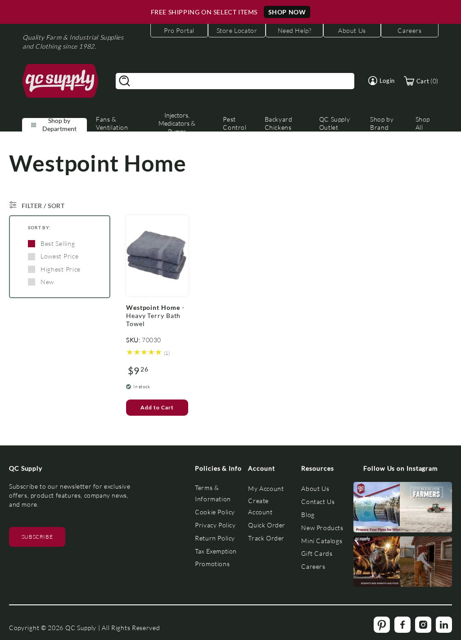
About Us (315, 488)
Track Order (266, 538)
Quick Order (266, 525)
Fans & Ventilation (112, 123)
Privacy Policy (215, 525)
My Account (266, 488)
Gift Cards (316, 553)
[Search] (125, 81)
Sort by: (39, 227)
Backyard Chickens (279, 123)
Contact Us (317, 501)
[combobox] (235, 81)
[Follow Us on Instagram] (379, 509)
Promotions (212, 563)
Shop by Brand (381, 123)
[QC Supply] (60, 81)
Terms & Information (213, 493)
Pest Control (234, 123)
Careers (313, 566)
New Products (322, 527)
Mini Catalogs (321, 541)
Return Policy (215, 538)
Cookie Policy (215, 512)
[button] (381, 80)
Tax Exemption (216, 551)
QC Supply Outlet (334, 123)
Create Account (260, 506)
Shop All (423, 123)
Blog (307, 514)
